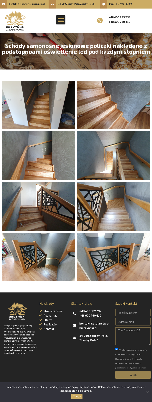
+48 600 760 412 (119, 21)
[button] (60, 20)
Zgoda (77, 396)
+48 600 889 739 (119, 17)
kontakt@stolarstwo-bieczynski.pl (27, 3)
